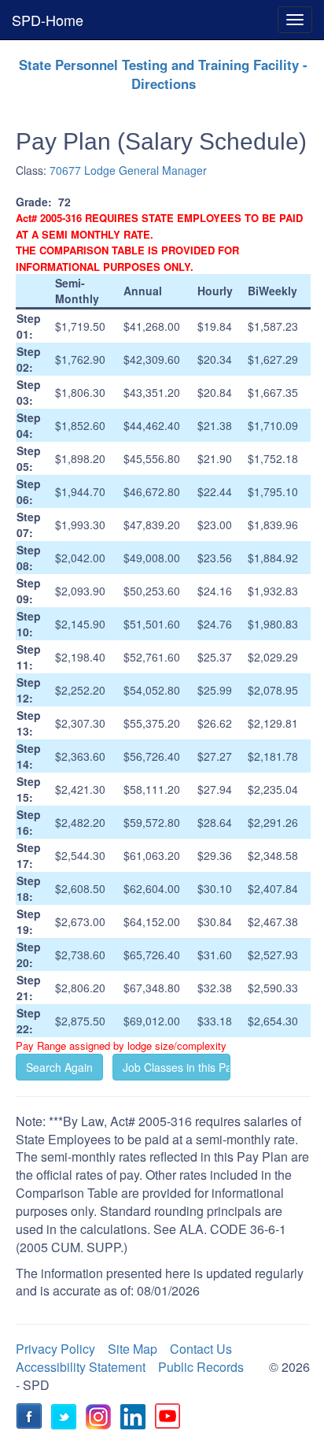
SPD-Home (47, 19)
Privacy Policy (55, 1349)
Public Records (201, 1367)
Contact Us (201, 1349)
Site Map (132, 1349)
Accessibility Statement (80, 1367)
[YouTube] (170, 1418)
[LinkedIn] (135, 1418)
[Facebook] (31, 1418)
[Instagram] (100, 1418)
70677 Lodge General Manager (128, 170)
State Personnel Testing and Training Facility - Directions (163, 74)
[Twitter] (66, 1418)
